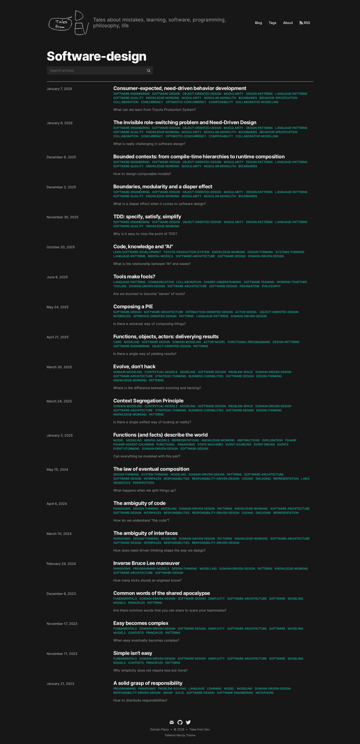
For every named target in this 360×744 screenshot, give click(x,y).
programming (124, 688)
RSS (307, 23)
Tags (272, 23)
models (119, 602)
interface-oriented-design (154, 316)
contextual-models (161, 372)
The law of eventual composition (151, 469)
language (197, 688)
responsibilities (177, 478)
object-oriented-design (201, 93)
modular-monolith (220, 98)
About (288, 23)
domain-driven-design (266, 256)
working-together (292, 282)
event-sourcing (238, 444)
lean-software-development (137, 252)
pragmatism (249, 286)
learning (214, 688)
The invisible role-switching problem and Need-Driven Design (184, 122)
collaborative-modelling (257, 102)
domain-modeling (186, 342)
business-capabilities (206, 376)
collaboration (125, 102)
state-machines (210, 444)
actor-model (246, 312)
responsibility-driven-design (215, 478)
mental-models (160, 256)
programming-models (151, 568)
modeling (131, 342)
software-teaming (259, 282)
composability (221, 102)
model (118, 440)
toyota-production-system (186, 252)
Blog (258, 23)
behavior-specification (278, 98)
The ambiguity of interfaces (145, 533)
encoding (263, 478)
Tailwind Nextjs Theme (180, 735)
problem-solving (172, 688)
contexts (136, 632)
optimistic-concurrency (186, 102)
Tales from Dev (199, 729)
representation (286, 478)
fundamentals (125, 598)
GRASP (168, 692)
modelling (208, 568)
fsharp (290, 440)
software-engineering (131, 93)
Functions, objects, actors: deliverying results (166, 336)
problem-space (240, 372)
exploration (272, 440)
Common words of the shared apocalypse (161, 593)
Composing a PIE (133, 306)
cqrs (117, 342)
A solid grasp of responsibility (147, 683)
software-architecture (195, 256)
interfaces (122, 316)
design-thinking (260, 252)
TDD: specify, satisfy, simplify (147, 216)
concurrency (152, 102)
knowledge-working (162, 98)
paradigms (186, 444)
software (277, 598)
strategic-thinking (170, 376)
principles (136, 602)
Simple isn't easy (132, 653)
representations (185, 440)
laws (305, 478)
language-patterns (291, 93)
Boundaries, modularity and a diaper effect (162, 187)
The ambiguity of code (139, 503)
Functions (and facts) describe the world (160, 435)
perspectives (143, 482)
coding (247, 478)
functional (165, 444)
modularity (234, 93)
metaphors (265, 692)
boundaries (248, 98)
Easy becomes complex (140, 623)
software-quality (128, 98)
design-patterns (259, 93)
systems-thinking (289, 252)
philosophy (271, 286)
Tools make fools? (134, 276)
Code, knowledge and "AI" (143, 246)
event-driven (264, 444)
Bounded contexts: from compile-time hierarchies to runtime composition (199, 157)
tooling (119, 286)
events (283, 444)
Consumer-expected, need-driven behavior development (179, 88)
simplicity (216, 598)
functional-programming (249, 342)
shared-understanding (222, 282)
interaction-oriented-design (209, 312)
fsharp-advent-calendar (133, 444)
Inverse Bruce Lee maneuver (146, 563)
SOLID (179, 692)
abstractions (248, 440)
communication (161, 282)
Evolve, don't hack (134, 366)
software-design (166, 93)
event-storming (126, 448)
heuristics (121, 482)
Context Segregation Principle (148, 401)
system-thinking (154, 474)
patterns (186, 316)
